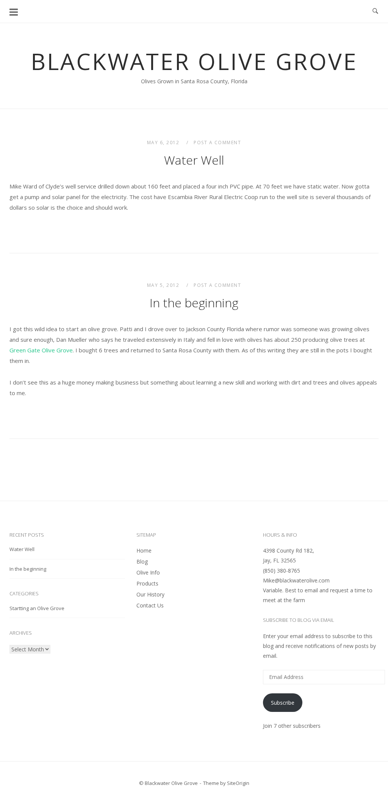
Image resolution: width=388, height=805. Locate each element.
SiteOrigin (238, 783)
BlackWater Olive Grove (194, 61)
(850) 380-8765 (281, 570)
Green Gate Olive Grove (41, 350)
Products (147, 583)
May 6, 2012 (164, 142)
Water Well (194, 160)
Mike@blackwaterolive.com (296, 580)
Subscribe (282, 702)
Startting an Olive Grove (36, 608)
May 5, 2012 (164, 285)
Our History (150, 594)
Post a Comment (217, 142)
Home (144, 550)
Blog (142, 561)
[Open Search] (375, 11)
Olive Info (148, 572)
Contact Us (150, 605)
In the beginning (194, 302)
